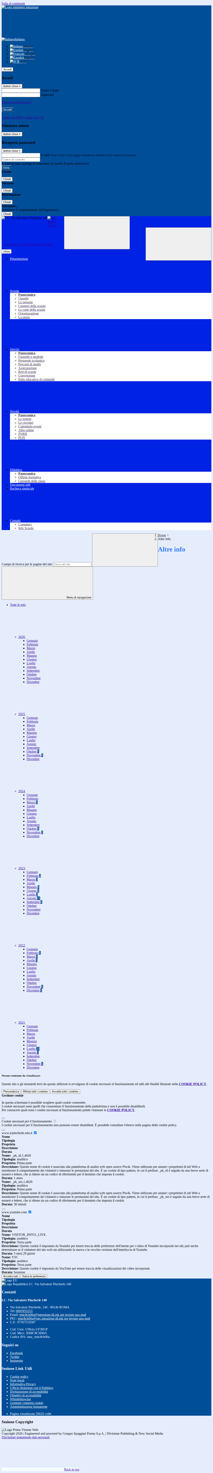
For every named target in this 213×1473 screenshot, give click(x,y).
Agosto (31, 667)
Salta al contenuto (13, 3)
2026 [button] (22, 637)
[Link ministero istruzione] (20, 7)
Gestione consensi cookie (26, 1403)
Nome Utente (50, 90)
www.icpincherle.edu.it (17, 1133)
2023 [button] (22, 868)
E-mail (45, 155)
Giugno (32, 659)
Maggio (32, 655)
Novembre (34, 678)
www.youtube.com (15, 1212)
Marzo (31, 648)
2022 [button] (22, 945)
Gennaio (32, 640)
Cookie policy (19, 1376)
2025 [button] (22, 714)
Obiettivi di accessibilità (25, 1395)
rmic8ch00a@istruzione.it (52, 1314)
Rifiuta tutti (35, 1091)
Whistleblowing (20, 1399)
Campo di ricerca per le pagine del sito (27, 564)
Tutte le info (18, 605)
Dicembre (33, 682)
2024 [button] (22, 791)
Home (162, 535)
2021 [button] (22, 1022)
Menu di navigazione (78, 597)
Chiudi (7, 179)
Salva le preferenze (34, 1276)
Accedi (7, 69)
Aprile (31, 652)
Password (47, 95)
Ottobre (32, 674)
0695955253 (24, 1311)
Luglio (31, 663)
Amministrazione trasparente (28, 1406)
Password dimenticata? (17, 102)
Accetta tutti (65, 1091)
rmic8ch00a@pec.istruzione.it (54, 1318)
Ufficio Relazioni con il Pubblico (31, 1388)
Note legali (17, 1380)
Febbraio (32, 644)
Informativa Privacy (23, 1384)
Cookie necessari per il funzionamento (27, 1121)
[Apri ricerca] (178, 244)
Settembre (33, 670)
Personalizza (11, 1091)
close (6, 251)
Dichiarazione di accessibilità (29, 1391)
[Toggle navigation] (97, 232)
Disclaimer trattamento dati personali (26, 1437)
